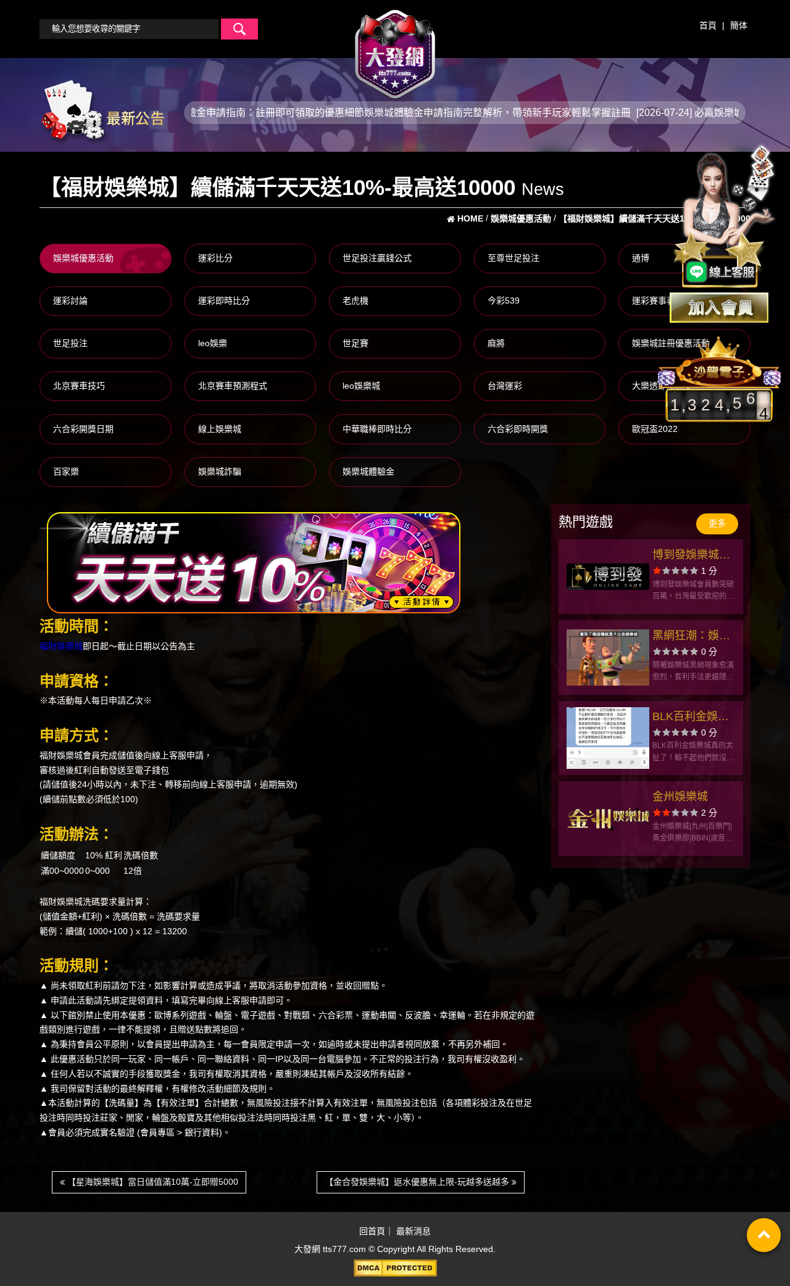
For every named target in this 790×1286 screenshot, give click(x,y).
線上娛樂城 (219, 429)
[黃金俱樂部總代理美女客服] (724, 217)
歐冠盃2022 (655, 429)
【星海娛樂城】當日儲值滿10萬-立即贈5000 (151, 1182)
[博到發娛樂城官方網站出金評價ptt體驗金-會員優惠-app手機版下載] (608, 577)
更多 (717, 523)
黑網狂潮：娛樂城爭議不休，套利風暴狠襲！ (691, 637)
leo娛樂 (212, 343)
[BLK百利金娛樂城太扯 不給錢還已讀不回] (608, 738)
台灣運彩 (505, 386)
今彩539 (504, 300)
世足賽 (355, 343)
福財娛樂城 (61, 646)
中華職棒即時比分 (377, 429)
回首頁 (372, 1231)
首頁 (708, 25)
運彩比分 (215, 258)
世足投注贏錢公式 (377, 258)
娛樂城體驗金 (368, 471)
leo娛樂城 (361, 386)
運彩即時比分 (224, 300)
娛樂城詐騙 (219, 471)
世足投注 (70, 343)
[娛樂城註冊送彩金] (719, 307)
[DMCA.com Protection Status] (395, 1268)
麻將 (496, 343)
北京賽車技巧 (79, 386)
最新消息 (413, 1231)
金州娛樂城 (680, 796)
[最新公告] (102, 111)
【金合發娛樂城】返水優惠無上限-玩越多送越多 (418, 1182)
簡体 (738, 25)
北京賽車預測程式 (232, 386)
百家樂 (66, 471)
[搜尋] (239, 29)
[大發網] (395, 49)
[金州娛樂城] (608, 818)
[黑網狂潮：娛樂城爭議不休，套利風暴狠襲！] (608, 657)
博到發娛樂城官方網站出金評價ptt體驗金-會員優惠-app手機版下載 (693, 556)
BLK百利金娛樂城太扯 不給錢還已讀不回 (692, 718)
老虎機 (355, 300)
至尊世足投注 (513, 258)
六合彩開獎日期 (83, 429)
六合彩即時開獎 (518, 429)
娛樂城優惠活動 (83, 258)
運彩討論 (70, 300)
